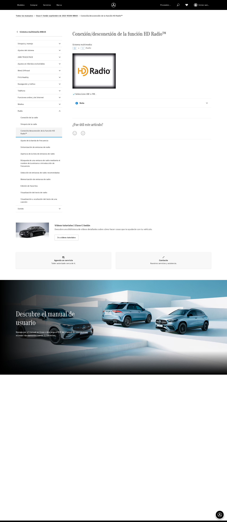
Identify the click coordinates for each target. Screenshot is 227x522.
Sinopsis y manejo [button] (25, 43)
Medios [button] (21, 104)
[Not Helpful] (83, 133)
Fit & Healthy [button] (23, 77)
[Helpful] (74, 133)
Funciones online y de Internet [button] (31, 97)
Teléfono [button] (21, 90)
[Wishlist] (187, 5)
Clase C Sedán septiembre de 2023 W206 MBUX (57, 16)
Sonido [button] (21, 208)
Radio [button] (20, 111)
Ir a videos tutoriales (66, 237)
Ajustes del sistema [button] (26, 50)
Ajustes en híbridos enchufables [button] (31, 64)
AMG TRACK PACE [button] (25, 57)
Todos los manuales (24, 16)
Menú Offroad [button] (24, 70)
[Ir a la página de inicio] (113, 5)
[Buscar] (178, 5)
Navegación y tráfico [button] (26, 84)
